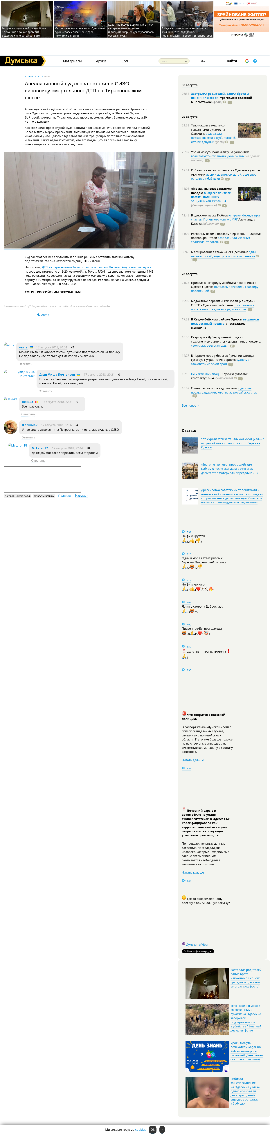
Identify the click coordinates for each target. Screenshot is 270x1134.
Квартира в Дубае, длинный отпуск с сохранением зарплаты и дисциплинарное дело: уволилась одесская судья (131, 30)
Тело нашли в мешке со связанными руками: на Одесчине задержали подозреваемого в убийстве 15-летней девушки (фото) (246, 1018)
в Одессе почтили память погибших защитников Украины (211, 197)
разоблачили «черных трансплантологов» (220, 240)
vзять (23, 347)
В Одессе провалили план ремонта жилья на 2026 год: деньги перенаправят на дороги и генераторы (187, 32)
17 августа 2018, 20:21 (99, 375)
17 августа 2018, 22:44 (67, 448)
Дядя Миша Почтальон (57, 375)
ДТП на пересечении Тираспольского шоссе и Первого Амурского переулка (96, 267)
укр (203, 61)
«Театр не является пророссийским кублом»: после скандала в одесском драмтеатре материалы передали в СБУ (229, 469)
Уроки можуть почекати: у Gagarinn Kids (220, 152)
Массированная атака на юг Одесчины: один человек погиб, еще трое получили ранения (80, 32)
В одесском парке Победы (210, 215)
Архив (101, 61)
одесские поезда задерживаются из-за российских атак (224, 390)
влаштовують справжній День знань (217, 156)
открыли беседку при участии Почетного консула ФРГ (225, 217)
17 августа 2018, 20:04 (51, 347)
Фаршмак (29, 425)
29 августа (190, 117)
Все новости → (192, 405)
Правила (64, 496)
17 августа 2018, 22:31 (57, 402)
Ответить (25, 364)
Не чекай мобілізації (205, 374)
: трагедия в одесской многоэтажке (221, 100)
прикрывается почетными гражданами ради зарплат (222, 307)
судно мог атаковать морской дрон (221, 362)
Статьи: (189, 430)
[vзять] (9, 345)
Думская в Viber (197, 945)
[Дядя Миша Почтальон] (19, 376)
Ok (153, 1130)
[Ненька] (10, 399)
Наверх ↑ (43, 315)
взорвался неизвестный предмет (225, 321)
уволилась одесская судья (209, 345)
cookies (140, 1130)
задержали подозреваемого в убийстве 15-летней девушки (214, 138)
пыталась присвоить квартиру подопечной (224, 289)
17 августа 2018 (34, 76)
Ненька (27, 402)
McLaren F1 (40, 448)
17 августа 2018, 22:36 (56, 425)
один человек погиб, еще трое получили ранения (223, 254)
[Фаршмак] (10, 433)
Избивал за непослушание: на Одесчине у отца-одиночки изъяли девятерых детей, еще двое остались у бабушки (245, 1091)
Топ (125, 61)
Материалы (72, 61)
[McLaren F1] (17, 445)
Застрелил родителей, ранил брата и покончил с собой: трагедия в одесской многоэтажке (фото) (23, 32)
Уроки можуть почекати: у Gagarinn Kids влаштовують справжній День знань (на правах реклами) (247, 1051)
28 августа (190, 274)
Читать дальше (193, 760)
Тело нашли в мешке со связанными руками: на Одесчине (208, 129)
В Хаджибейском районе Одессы (217, 319)
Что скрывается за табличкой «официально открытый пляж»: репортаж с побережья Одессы (232, 443)
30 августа (190, 85)
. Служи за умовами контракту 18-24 (219, 376)
